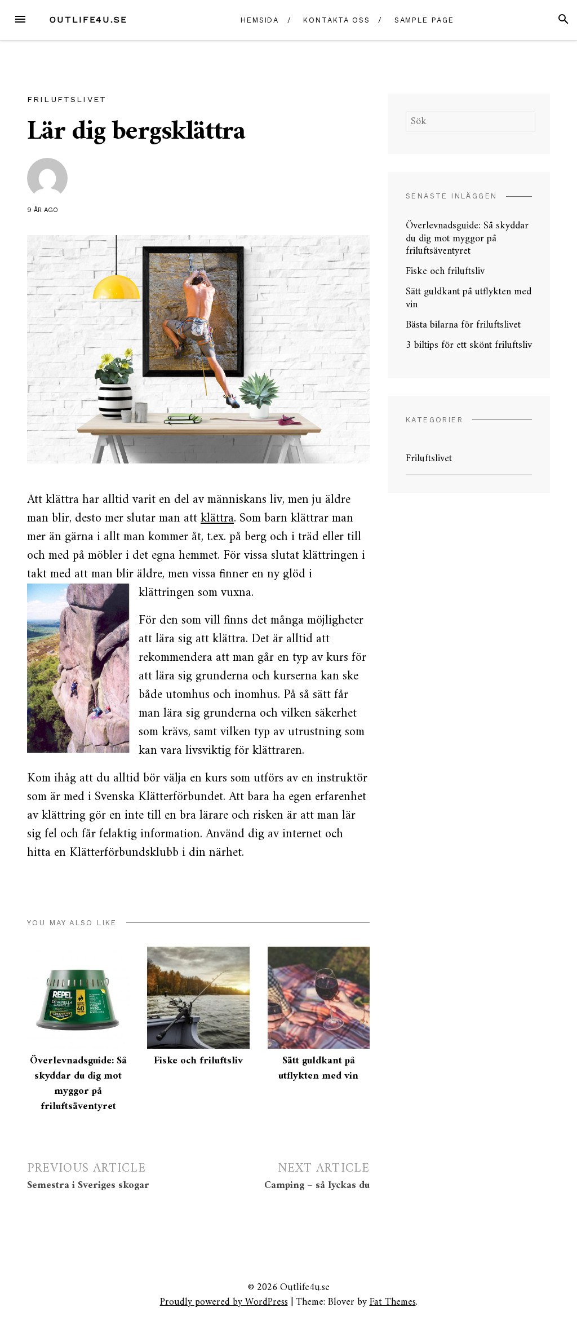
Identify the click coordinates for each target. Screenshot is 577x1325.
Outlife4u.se (88, 19)
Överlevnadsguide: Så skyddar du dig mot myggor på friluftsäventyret (78, 1083)
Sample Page (424, 20)
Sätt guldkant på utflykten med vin (318, 1068)
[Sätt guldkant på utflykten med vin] (319, 998)
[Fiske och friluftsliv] (198, 998)
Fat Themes (393, 1302)
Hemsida (260, 20)
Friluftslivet (66, 99)
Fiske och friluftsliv (198, 1061)
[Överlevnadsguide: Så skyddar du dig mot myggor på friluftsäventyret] (78, 998)
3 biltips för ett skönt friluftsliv (469, 345)
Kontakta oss (336, 20)
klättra (217, 518)
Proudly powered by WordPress (224, 1302)
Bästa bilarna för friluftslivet (463, 325)
